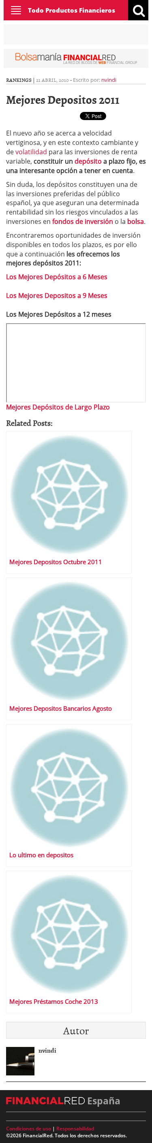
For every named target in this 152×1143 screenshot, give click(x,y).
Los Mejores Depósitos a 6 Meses (56, 276)
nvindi (108, 79)
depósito (89, 161)
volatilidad (32, 151)
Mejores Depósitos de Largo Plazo (58, 407)
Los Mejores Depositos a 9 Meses (56, 295)
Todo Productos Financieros (71, 10)
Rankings (19, 80)
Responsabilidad (75, 1128)
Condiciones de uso (28, 1128)
